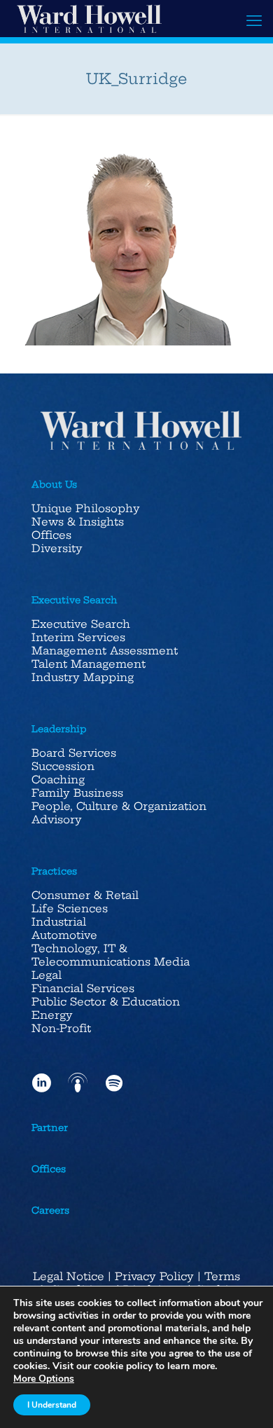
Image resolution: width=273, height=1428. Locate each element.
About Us (54, 484)
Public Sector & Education (105, 1001)
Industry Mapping (82, 677)
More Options (43, 1379)
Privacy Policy (154, 1276)
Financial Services (82, 988)
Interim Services (78, 637)
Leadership (59, 728)
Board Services (73, 753)
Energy (52, 1015)
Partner (49, 1127)
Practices (54, 871)
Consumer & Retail (85, 895)
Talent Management (88, 664)
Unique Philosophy (85, 508)
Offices (51, 535)
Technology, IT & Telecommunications (90, 955)
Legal (46, 975)
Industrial (58, 921)
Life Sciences (69, 908)
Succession (62, 766)
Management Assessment (104, 650)
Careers (50, 1210)
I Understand (51, 1404)
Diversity (57, 548)
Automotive (64, 935)
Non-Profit (61, 1028)
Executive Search (74, 599)
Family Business (77, 792)
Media (172, 961)
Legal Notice (68, 1276)
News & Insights (77, 521)
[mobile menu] (254, 21)
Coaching (58, 779)
